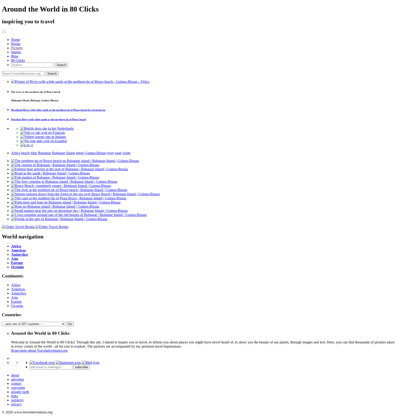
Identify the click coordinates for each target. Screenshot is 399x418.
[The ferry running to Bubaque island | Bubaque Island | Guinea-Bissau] (64, 181)
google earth (20, 392)
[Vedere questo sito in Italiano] (43, 137)
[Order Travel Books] (35, 227)
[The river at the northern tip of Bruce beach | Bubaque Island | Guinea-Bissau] (69, 190)
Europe (16, 302)
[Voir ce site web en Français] (42, 133)
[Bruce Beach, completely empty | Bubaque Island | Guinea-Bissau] (61, 186)
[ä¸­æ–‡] (26, 145)
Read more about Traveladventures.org (39, 350)
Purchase (48, 119)
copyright (18, 388)
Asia (14, 297)
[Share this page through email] (90, 362)
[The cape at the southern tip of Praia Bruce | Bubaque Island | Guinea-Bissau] (68, 198)
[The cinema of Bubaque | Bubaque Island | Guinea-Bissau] (55, 165)
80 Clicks (18, 60)
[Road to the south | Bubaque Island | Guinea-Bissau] (50, 173)
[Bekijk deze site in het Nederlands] (47, 128)
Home (15, 40)
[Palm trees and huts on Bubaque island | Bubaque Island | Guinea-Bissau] (66, 202)
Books (16, 44)
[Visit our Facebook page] (42, 362)
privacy (16, 404)
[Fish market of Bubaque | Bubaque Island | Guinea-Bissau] (55, 177)
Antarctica (18, 293)
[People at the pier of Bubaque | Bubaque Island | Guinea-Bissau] (59, 219)
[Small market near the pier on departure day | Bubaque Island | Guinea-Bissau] (69, 211)
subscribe (81, 367)
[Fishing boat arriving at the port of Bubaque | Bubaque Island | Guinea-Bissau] (69, 169)
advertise (17, 379)
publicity (17, 400)
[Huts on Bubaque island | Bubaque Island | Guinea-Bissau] (55, 206)
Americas (18, 289)
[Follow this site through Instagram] (68, 362)
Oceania (17, 306)
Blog (14, 56)
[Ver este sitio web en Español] (43, 141)
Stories (16, 52)
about (15, 375)
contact (16, 383)
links (14, 396)
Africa (15, 285)
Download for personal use (58, 109)
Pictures (17, 48)
